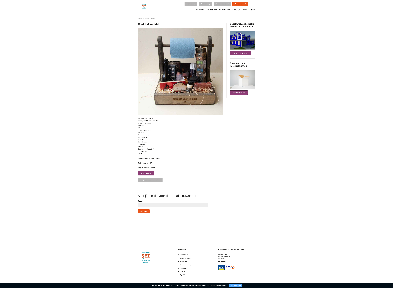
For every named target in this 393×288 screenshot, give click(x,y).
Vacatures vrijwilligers (186, 265)
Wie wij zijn (236, 10)
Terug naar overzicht (239, 92)
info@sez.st (221, 261)
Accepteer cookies (235, 285)
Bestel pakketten (146, 173)
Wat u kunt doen (224, 10)
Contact (245, 10)
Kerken (189, 4)
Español (252, 10)
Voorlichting (183, 261)
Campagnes (183, 268)
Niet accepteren (221, 285)
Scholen (204, 4)
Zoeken (254, 4)
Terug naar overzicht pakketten (150, 180)
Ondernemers (221, 4)
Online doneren (184, 255)
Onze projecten (211, 10)
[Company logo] (221, 267)
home (140, 18)
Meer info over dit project (240, 53)
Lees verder (202, 285)
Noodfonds (200, 10)
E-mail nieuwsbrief (185, 258)
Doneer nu (239, 4)
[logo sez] (151, 257)
